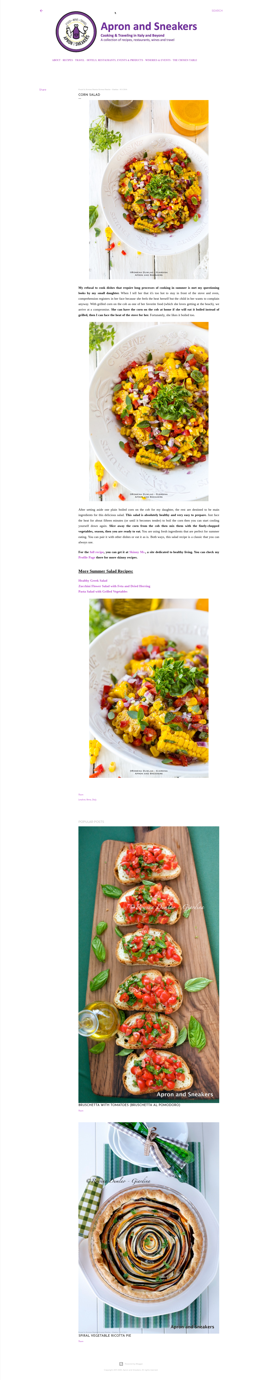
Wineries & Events (158, 60)
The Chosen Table (185, 60)
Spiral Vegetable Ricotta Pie (104, 1336)
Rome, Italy (91, 799)
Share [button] (42, 89)
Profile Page (86, 557)
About (56, 60)
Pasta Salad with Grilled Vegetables (103, 591)
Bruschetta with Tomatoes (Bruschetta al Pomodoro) (129, 1105)
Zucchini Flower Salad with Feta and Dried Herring (114, 586)
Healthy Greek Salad (93, 580)
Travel (80, 60)
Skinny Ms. (137, 552)
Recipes (68, 60)
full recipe (97, 552)
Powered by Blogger (134, 1364)
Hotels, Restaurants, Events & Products (115, 60)
